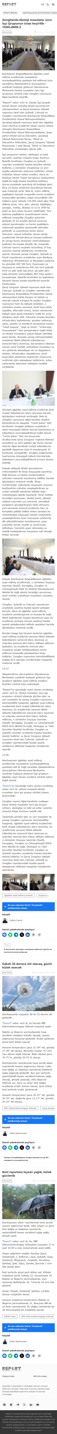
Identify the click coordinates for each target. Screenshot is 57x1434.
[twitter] (22, 935)
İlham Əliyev (10, 12)
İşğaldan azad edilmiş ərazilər (18, 895)
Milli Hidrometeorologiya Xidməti (20, 1108)
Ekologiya (7, 32)
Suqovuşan (44, 895)
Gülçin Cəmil (16, 920)
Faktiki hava (9, 1316)
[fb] (4, 935)
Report (7, 1023)
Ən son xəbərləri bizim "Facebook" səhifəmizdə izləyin (25, 906)
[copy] (39, 935)
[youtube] (37, 1404)
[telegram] (16, 935)
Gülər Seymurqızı (18, 1133)
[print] (33, 935)
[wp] (10, 935)
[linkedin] (27, 935)
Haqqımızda (8, 1376)
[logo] (9, 4)
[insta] (11, 1404)
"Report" (7, 785)
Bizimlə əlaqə (40, 1376)
